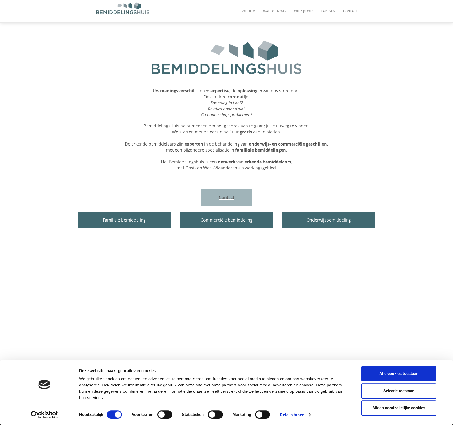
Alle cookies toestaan (398, 373)
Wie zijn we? (303, 11)
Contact (350, 11)
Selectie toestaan (398, 391)
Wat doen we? (274, 11)
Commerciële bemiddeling (226, 220)
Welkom (248, 11)
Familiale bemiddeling (124, 220)
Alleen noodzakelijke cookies (398, 408)
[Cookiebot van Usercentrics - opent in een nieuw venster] (44, 415)
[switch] (164, 414)
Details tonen (292, 414)
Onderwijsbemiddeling (328, 220)
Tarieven (328, 11)
